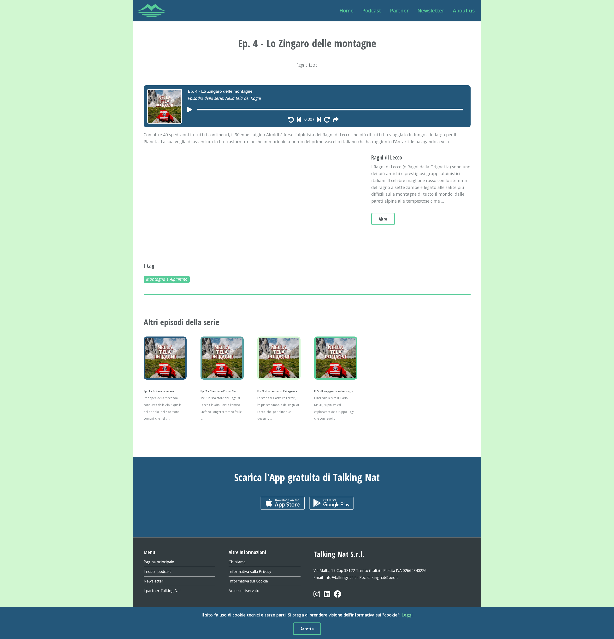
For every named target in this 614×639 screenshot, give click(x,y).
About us (464, 10)
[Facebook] (337, 597)
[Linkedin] (327, 597)
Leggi (407, 615)
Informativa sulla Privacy (250, 571)
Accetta (307, 629)
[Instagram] (316, 597)
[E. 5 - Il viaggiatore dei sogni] (335, 358)
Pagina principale (159, 562)
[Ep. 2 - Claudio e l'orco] (222, 358)
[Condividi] (335, 119)
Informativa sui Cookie (248, 581)
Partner (399, 10)
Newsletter (430, 10)
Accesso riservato (244, 590)
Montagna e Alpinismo (167, 279)
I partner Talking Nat (162, 590)
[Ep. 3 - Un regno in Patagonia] (278, 358)
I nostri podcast (157, 571)
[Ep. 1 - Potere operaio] (165, 358)
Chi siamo (237, 562)
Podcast (371, 10)
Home (346, 10)
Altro (383, 219)
